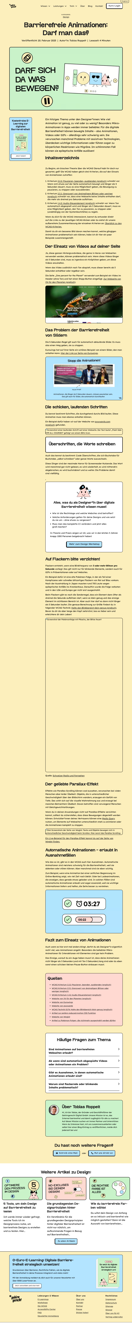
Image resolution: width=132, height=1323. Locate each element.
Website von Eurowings (62, 1002)
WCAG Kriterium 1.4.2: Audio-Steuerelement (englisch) (76, 995)
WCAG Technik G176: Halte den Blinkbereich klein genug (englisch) (82, 1009)
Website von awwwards (62, 1006)
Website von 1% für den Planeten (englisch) (71, 998)
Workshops (43, 1302)
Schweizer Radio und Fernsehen (68, 775)
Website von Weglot (61, 1017)
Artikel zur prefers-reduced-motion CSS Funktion (74, 1013)
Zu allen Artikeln (66, 1241)
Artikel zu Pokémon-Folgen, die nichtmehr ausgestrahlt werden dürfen (84, 1020)
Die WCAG (42, 1306)
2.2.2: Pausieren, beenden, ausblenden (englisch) (82, 181)
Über (82, 6)
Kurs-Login (114, 6)
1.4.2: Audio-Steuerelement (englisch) (76, 203)
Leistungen (58, 6)
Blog (90, 6)
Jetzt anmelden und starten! (27, 1286)
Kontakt (99, 6)
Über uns (80, 1299)
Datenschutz (111, 1303)
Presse (79, 1309)
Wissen (44, 6)
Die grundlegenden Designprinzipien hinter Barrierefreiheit (63, 1208)
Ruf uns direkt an (103, 1153)
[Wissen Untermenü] (49, 6)
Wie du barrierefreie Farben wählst (109, 1206)
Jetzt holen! (21, 156)
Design (66, 17)
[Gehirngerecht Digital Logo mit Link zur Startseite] (15, 1298)
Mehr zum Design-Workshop (84, 544)
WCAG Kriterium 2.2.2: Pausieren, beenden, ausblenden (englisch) (81, 985)
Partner (79, 1306)
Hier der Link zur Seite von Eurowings (79, 353)
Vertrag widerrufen (114, 1317)
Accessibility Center (47, 1309)
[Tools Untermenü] (76, 6)
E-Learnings (43, 1299)
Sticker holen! (82, 1312)
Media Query (108, 818)
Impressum (110, 1299)
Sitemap (109, 1306)
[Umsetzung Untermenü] (66, 6)
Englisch (125, 1)
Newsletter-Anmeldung (48, 1316)
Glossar (108, 1310)
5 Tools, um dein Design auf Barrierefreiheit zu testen (20, 1208)
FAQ (39, 1312)
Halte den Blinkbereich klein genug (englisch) (93, 608)
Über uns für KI (112, 1313)
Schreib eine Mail (68, 1153)
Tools (72, 6)
